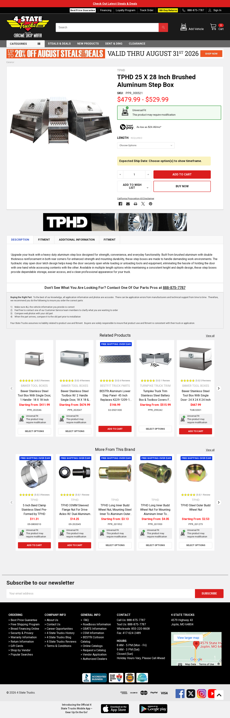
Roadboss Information (97, 624)
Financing (105, 10)
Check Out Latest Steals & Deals (115, 3)
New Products (88, 43)
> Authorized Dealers (94, 659)
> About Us (51, 620)
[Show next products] (219, 388)
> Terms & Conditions (58, 646)
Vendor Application (95, 654)
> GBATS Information (94, 628)
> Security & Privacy (20, 633)
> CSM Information (92, 633)
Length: (129, 138)
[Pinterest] (150, 204)
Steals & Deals (59, 43)
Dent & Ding (113, 43)
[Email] (128, 204)
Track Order (146, 10)
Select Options (34, 431)
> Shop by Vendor (19, 650)
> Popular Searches (20, 654)
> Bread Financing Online (23, 628)
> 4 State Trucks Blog (58, 637)
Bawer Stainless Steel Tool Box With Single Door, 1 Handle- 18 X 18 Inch (34, 395)
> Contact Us (52, 624)
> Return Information (21, 641)
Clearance (137, 43)
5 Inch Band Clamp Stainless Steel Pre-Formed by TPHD (34, 510)
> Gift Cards (15, 646)
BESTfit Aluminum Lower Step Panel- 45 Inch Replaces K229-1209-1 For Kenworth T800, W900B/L (115, 399)
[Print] (135, 204)
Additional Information (77, 239)
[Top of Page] (219, 695)
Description (20, 239)
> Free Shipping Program (24, 624)
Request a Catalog (94, 650)
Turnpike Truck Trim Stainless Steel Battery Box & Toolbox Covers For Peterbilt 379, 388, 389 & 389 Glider (155, 399)
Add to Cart (115, 428)
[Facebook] (120, 204)
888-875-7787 (174, 287)
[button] (192, 27)
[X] (143, 204)
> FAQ (85, 620)
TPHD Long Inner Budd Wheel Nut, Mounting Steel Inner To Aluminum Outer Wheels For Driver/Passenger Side (115, 514)
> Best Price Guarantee (22, 620)
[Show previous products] (11, 388)
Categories (18, 43)
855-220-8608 (140, 628)
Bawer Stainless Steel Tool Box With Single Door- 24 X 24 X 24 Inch (196, 395)
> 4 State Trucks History (60, 633)
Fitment (44, 239)
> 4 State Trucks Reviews (60, 641)
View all (210, 335)
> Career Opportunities (59, 628)
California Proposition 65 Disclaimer (135, 198)
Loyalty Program (125, 10)
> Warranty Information (22, 637)
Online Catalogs (93, 646)
